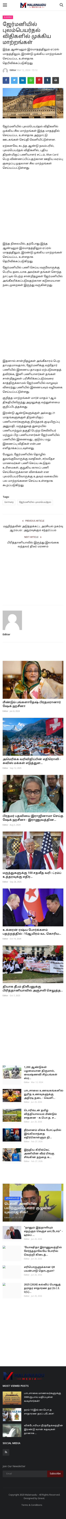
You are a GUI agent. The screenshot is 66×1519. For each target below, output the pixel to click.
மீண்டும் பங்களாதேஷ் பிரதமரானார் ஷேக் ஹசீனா (32, 704)
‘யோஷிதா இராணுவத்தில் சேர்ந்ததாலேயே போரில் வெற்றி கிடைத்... (43, 1251)
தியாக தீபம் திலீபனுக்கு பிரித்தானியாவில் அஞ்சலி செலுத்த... (33, 989)
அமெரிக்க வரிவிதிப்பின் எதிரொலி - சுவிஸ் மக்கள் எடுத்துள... (32, 761)
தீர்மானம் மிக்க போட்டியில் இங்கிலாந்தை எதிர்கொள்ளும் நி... (42, 1134)
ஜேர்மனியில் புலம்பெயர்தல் (35, 502)
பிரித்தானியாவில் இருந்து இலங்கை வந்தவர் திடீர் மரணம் (33, 544)
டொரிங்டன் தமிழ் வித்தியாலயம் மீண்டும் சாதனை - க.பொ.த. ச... (40, 1114)
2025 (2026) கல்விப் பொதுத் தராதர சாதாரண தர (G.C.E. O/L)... (42, 1288)
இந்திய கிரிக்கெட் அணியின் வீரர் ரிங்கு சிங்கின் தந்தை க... (39, 1154)
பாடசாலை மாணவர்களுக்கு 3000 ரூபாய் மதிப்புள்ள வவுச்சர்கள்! (42, 1397)
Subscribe (55, 1473)
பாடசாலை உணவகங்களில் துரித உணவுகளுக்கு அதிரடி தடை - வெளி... (43, 1094)
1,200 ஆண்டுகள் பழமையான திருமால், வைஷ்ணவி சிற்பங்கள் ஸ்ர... (40, 1073)
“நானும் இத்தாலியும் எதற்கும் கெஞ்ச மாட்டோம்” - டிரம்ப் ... (43, 1231)
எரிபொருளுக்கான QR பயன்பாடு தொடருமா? (39, 1269)
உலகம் (8, 17)
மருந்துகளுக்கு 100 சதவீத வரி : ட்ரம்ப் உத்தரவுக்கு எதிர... (32, 875)
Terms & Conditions (31, 1505)
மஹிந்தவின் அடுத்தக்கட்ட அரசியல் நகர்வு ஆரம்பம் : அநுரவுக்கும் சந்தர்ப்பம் (33, 528)
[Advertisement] (33, 205)
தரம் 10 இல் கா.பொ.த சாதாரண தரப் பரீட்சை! (39, 1412)
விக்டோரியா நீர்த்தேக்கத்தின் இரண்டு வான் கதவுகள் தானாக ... (43, 1429)
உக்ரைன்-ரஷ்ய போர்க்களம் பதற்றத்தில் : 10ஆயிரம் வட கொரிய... (32, 932)
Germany (9, 502)
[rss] (6, 1452)
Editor (13, 70)
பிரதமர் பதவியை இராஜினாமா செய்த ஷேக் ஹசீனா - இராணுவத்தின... (33, 818)
